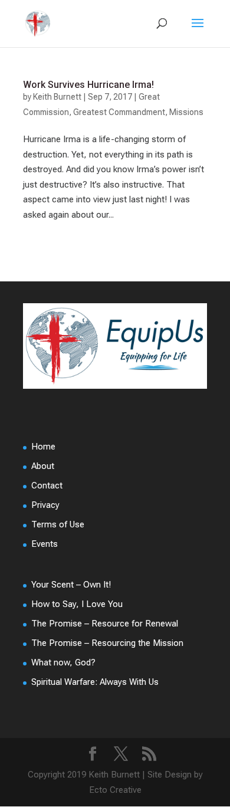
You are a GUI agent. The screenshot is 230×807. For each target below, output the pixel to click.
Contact (47, 485)
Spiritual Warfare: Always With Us (95, 682)
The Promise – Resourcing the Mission (107, 643)
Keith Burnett (57, 96)
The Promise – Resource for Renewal (104, 623)
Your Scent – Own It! (71, 584)
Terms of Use (57, 524)
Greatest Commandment (119, 112)
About (42, 466)
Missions (186, 112)
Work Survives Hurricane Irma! (88, 84)
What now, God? (63, 662)
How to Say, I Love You (77, 604)
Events (44, 544)
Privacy (45, 505)
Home (43, 446)
